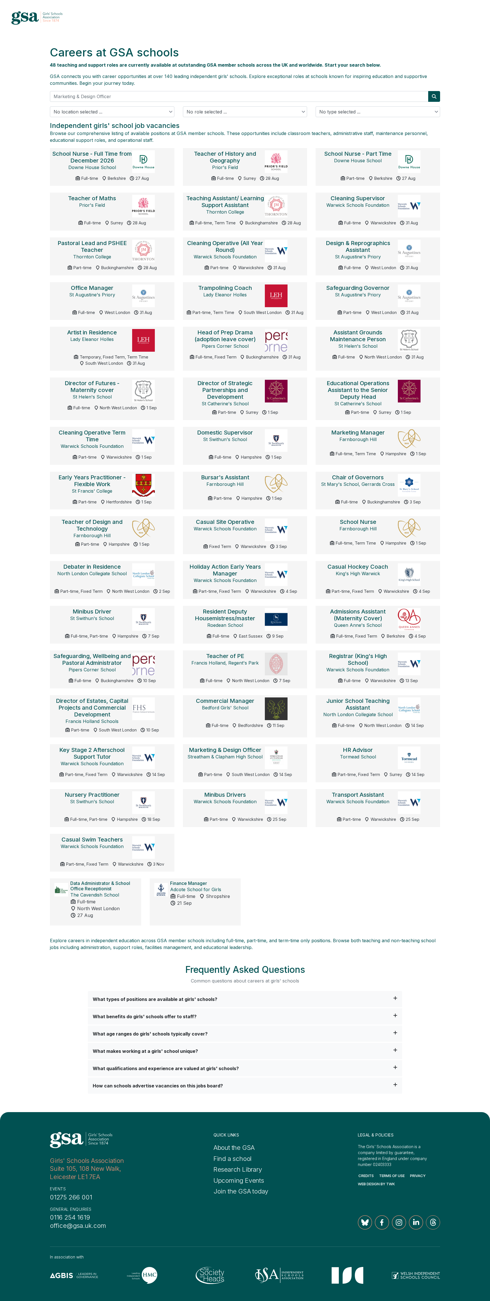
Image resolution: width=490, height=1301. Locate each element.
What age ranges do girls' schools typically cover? (150, 1034)
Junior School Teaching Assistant (358, 704)
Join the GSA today (241, 1191)
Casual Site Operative (225, 521)
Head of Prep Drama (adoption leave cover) (225, 336)
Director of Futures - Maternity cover (92, 386)
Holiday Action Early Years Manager (225, 570)
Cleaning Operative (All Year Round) (225, 246)
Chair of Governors (358, 477)
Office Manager (92, 287)
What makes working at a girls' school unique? (145, 1051)
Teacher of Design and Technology (92, 525)
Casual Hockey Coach (358, 566)
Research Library (238, 1169)
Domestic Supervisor (225, 432)
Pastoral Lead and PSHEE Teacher (92, 246)
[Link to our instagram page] (399, 1222)
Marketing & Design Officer (225, 750)
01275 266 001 (71, 1197)
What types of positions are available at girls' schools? (155, 999)
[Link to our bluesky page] (365, 1222)
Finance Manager (188, 883)
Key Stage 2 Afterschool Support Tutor (92, 753)
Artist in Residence (92, 332)
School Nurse (358, 521)
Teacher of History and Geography (225, 157)
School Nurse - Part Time (358, 153)
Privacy (418, 1175)
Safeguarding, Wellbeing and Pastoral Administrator (92, 659)
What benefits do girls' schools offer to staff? (145, 1016)
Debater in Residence (92, 566)
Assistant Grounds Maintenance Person (358, 336)
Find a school (233, 1158)
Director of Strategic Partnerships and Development (225, 390)
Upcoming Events (239, 1180)
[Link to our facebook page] (382, 1222)
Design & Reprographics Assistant (358, 246)
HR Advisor (358, 750)
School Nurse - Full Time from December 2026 (92, 157)
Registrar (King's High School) (358, 659)
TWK (390, 1184)
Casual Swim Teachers (92, 839)
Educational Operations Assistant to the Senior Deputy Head (358, 390)
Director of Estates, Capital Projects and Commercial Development (92, 707)
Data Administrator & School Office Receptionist (100, 885)
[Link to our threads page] (433, 1222)
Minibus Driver (92, 611)
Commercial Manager (225, 700)
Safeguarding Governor (358, 287)
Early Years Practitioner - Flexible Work (92, 481)
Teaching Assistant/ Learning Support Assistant (225, 201)
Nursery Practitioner (92, 794)
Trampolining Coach (225, 287)
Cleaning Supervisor (358, 198)
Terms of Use (392, 1175)
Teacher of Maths (92, 198)
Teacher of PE (225, 656)
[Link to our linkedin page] (416, 1222)
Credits (366, 1175)
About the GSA (234, 1147)
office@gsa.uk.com (78, 1225)
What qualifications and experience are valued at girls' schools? (166, 1068)
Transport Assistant (358, 794)
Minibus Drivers (225, 794)
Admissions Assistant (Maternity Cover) (358, 615)
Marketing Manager (358, 432)
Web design (369, 1184)
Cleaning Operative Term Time (92, 436)
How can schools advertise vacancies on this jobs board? (158, 1086)
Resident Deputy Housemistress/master (225, 615)
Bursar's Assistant (225, 477)
